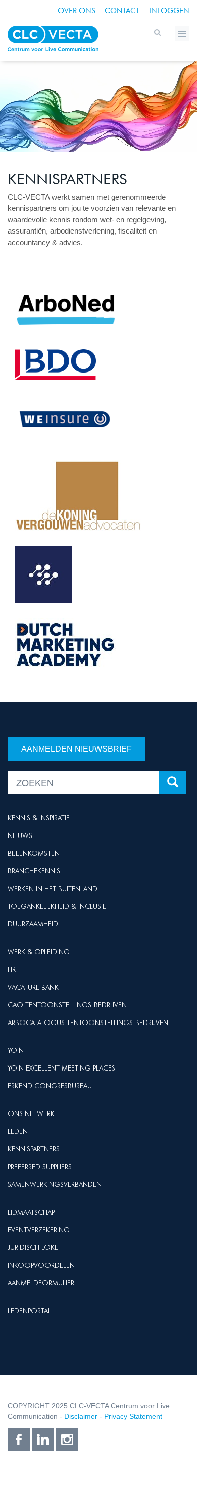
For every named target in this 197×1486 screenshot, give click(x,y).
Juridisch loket (35, 1247)
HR (12, 969)
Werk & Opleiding (39, 952)
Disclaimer (80, 1416)
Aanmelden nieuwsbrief (76, 749)
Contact (122, 10)
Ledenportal (29, 1311)
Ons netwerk (31, 1113)
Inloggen (169, 10)
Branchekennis (34, 871)
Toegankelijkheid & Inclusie (57, 906)
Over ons (76, 10)
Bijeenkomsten (34, 853)
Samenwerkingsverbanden (55, 1184)
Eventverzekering (39, 1230)
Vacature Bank (33, 987)
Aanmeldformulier (41, 1283)
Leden (18, 1131)
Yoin (16, 1050)
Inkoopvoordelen (41, 1265)
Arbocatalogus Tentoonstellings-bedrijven (88, 1022)
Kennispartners (34, 1149)
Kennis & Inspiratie (39, 818)
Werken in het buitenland (52, 889)
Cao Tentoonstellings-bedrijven (67, 1005)
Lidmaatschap (31, 1212)
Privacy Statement (133, 1416)
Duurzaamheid (33, 924)
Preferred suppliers (40, 1167)
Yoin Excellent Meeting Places (61, 1068)
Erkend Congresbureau (50, 1086)
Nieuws (20, 835)
